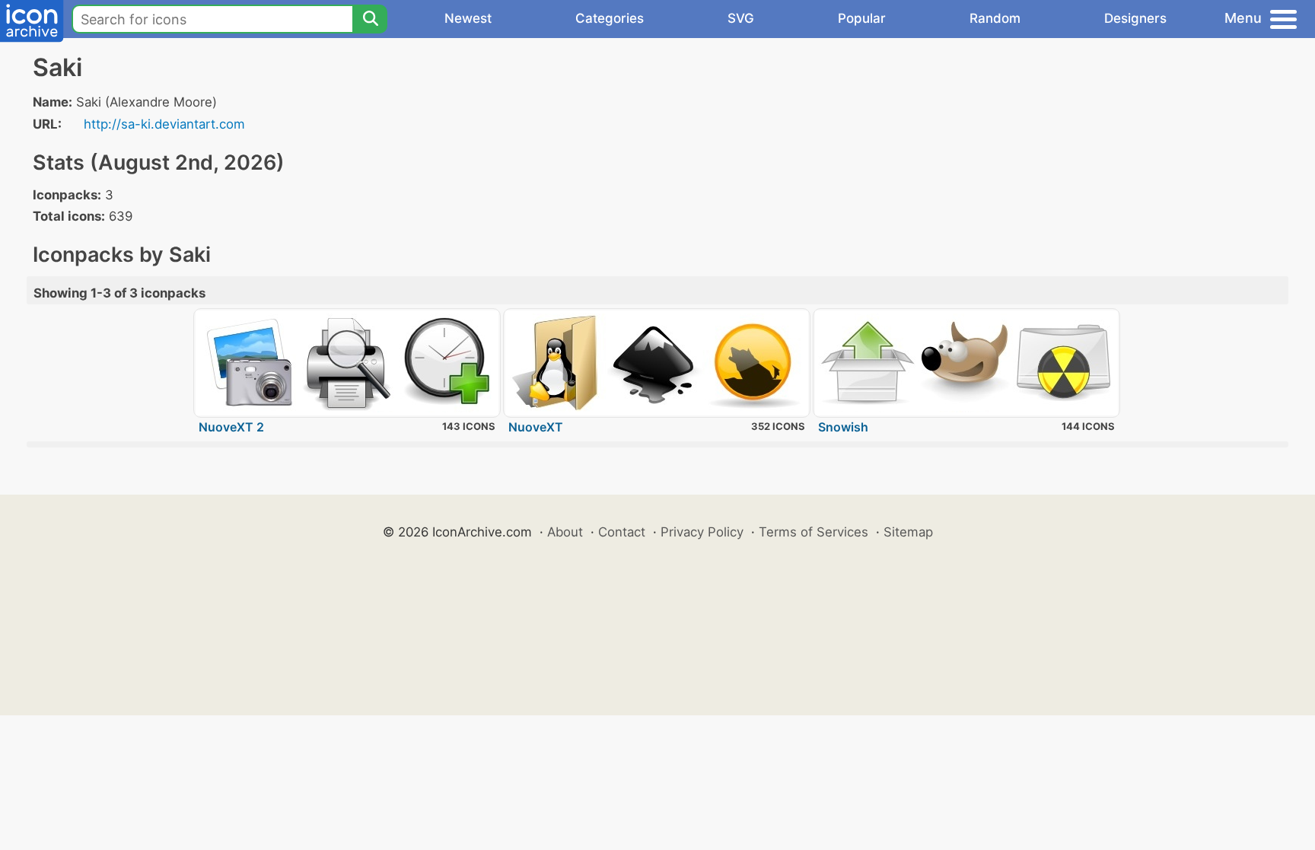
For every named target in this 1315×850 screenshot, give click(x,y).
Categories (609, 18)
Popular (862, 18)
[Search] (369, 19)
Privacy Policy (702, 532)
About (565, 532)
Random (995, 18)
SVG (741, 18)
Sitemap (908, 532)
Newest (468, 18)
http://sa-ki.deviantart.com (164, 124)
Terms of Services (813, 532)
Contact (621, 532)
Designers (1135, 18)
